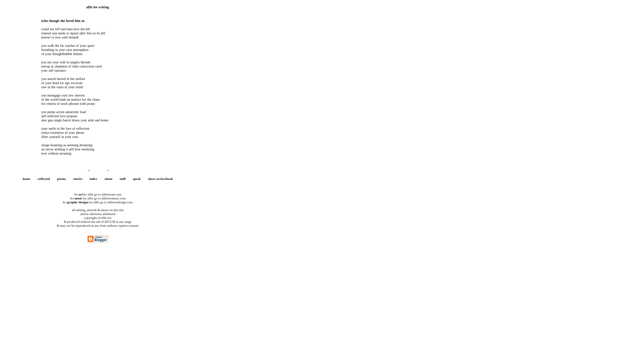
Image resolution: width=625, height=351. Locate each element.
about (108, 179)
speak (137, 179)
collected (44, 179)
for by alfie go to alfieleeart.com (97, 194)
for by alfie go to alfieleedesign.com (98, 202)
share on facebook (160, 179)
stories (77, 179)
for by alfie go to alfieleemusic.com (97, 198)
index (93, 179)
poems (61, 179)
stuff (122, 179)
